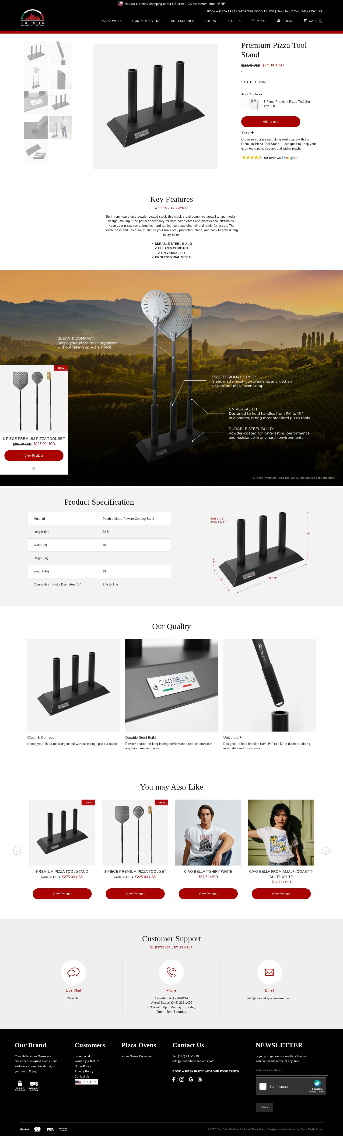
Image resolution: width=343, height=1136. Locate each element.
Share (245, 132)
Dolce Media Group (312, 1129)
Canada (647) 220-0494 (171, 998)
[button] (269, 158)
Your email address (269, 1070)
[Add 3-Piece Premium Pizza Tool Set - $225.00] (243, 104)
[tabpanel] (34, 415)
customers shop (206, 3)
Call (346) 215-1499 (308, 11)
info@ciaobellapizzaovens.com (269, 998)
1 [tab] (33, 468)
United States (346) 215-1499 (171, 1002)
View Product (33, 455)
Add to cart (271, 121)
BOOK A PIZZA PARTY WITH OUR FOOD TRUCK (240, 11)
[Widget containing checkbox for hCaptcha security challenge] (291, 1086)
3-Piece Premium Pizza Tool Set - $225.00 (288, 104)
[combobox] (86, 1082)
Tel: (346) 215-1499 (185, 1056)
